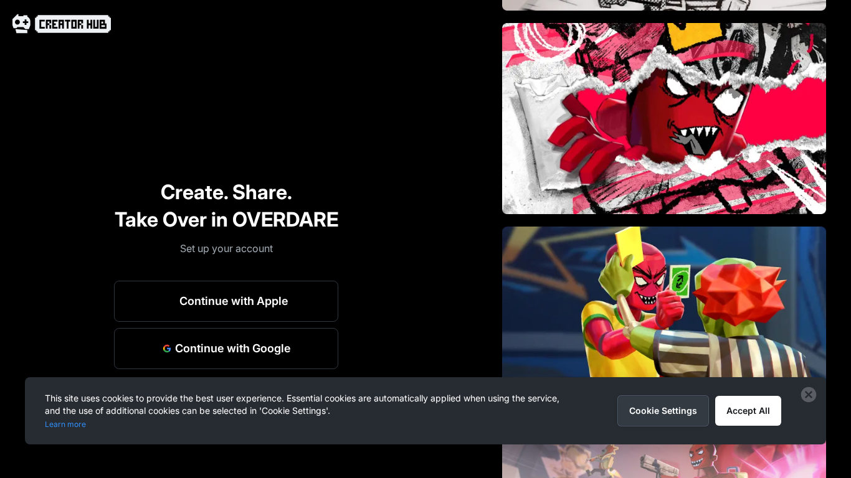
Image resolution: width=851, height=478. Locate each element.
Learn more (65, 424)
